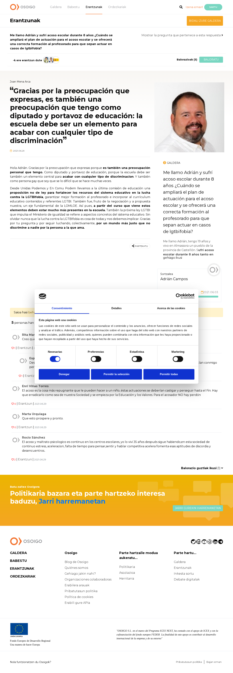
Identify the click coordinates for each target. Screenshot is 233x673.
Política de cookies (79, 597)
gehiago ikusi (172, 257)
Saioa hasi (20, 312)
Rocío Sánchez (33, 437)
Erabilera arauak (77, 585)
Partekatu (141, 246)
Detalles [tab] (116, 308)
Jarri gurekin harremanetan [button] (198, 508)
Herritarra (126, 578)
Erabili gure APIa (77, 602)
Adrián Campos (174, 279)
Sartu (213, 7)
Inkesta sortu (184, 573)
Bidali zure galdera (205, 20)
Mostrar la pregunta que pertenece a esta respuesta (181, 35)
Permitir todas (169, 374)
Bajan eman (214, 662)
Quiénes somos (76, 568)
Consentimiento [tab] (62, 308)
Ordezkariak (117, 7)
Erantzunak (94, 7)
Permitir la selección (116, 374)
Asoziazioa (127, 572)
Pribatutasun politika (81, 591)
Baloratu (211, 59)
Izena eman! (194, 7)
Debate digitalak (187, 579)
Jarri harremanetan (72, 501)
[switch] (96, 359)
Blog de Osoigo (76, 562)
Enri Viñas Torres (35, 386)
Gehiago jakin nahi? (80, 573)
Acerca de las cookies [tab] (171, 308)
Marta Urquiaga (34, 414)
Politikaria (127, 567)
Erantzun (24, 348)
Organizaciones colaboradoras (88, 579)
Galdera (56, 7)
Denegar (64, 374)
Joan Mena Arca (20, 81)
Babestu (73, 7)
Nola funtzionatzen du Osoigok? (30, 662)
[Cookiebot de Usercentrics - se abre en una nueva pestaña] (178, 296)
